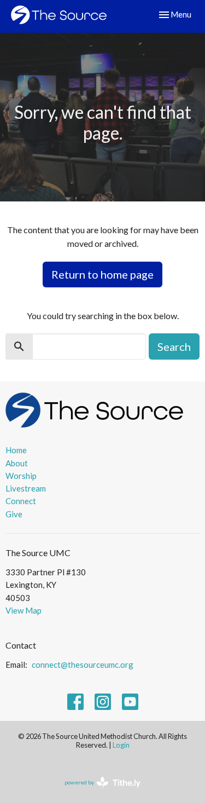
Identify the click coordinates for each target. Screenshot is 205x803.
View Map (23, 610)
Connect (20, 501)
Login (121, 745)
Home (16, 450)
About (16, 463)
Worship (21, 476)
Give (13, 514)
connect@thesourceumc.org (82, 664)
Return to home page (102, 274)
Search (174, 346)
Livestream (25, 488)
